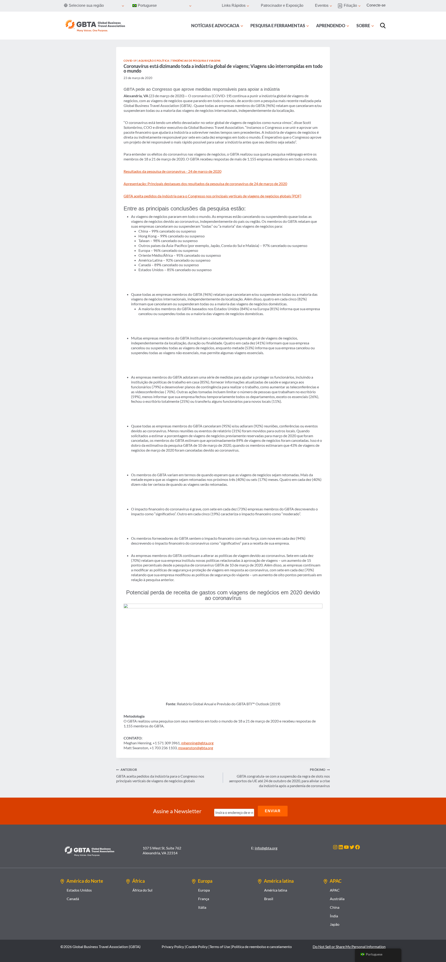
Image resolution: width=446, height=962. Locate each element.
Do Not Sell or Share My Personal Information (349, 946)
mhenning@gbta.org (197, 743)
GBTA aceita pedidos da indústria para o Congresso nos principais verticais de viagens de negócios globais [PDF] (212, 196)
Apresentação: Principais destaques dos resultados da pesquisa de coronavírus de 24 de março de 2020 (205, 183)
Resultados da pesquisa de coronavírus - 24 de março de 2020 (172, 171)
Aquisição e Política (153, 60)
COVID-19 (130, 60)
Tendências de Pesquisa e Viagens (196, 60)
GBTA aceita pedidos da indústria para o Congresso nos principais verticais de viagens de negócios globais (160, 775)
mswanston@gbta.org (195, 748)
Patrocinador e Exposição (282, 5)
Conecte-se (376, 5)
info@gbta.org (266, 848)
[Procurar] (383, 25)
